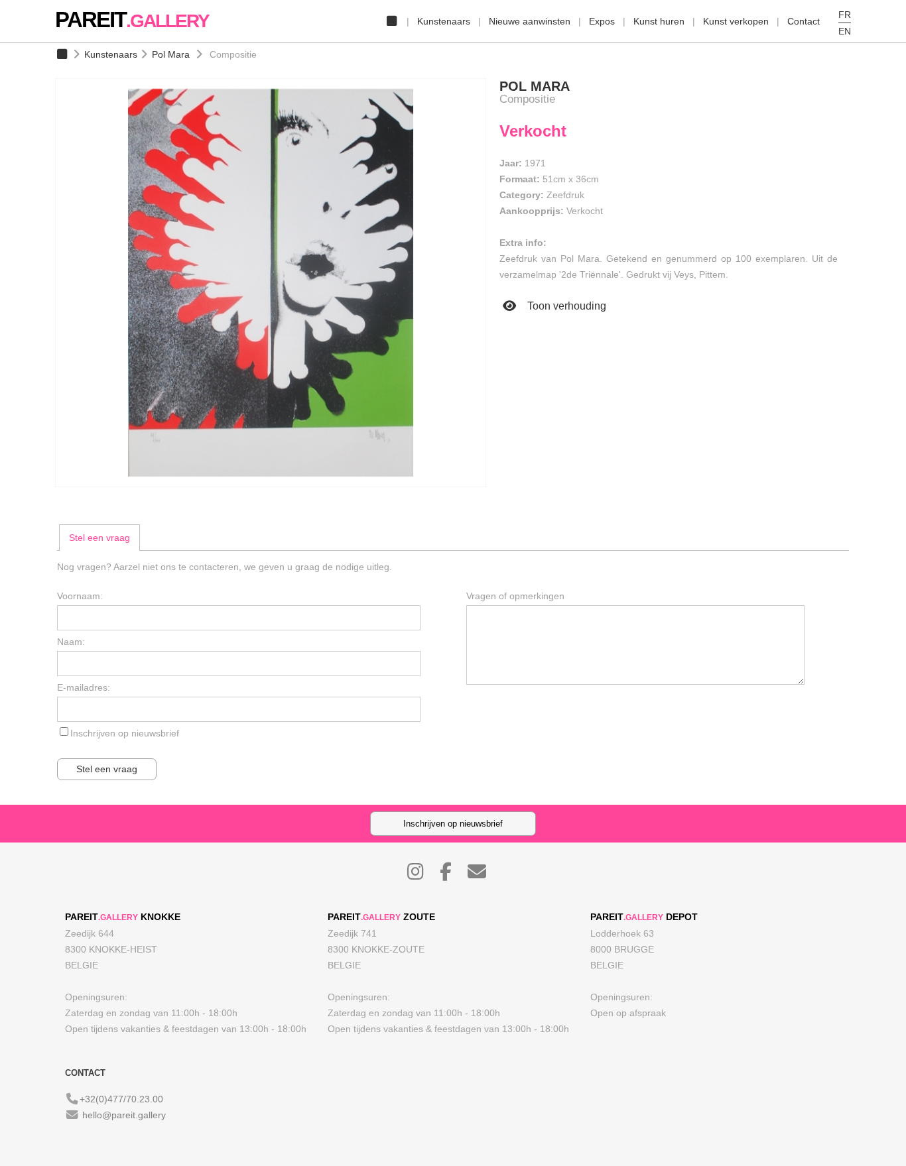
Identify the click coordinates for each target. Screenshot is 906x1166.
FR (844, 14)
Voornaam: (80, 596)
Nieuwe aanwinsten (529, 21)
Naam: (71, 641)
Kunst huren (658, 21)
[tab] (99, 537)
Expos (602, 21)
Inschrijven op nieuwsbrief (124, 733)
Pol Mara (171, 54)
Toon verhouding (565, 306)
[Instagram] (422, 875)
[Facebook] (452, 875)
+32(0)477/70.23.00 (121, 1099)
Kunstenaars (443, 21)
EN (844, 31)
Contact (803, 21)
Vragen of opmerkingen (515, 596)
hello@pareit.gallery (124, 1115)
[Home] (391, 21)
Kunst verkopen (736, 21)
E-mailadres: (83, 687)
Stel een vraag (99, 537)
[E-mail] (483, 875)
